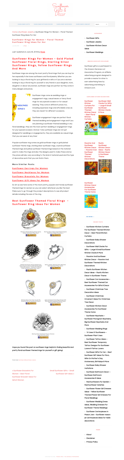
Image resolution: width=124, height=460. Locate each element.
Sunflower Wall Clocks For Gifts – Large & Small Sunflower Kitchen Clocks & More (97, 250)
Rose (42, 52)
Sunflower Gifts (22, 360)
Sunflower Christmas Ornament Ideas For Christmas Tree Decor (97, 299)
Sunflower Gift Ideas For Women (30, 180)
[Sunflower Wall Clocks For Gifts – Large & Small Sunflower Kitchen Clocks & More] (105, 128)
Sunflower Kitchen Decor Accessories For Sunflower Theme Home (90, 187)
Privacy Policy (92, 442)
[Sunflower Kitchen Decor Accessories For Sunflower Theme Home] (91, 207)
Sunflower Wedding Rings (96, 329)
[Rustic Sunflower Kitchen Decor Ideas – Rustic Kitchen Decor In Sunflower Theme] (105, 172)
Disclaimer (90, 438)
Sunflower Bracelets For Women (30, 176)
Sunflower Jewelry (26, 32)
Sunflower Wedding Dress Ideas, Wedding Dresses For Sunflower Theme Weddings (96, 405)
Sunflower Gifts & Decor (62, 10)
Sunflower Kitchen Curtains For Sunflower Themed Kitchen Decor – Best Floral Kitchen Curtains (90, 110)
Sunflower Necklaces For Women (30, 172)
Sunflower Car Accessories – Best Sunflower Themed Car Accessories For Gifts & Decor (97, 282)
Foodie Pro (59, 456)
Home (14, 32)
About (89, 434)
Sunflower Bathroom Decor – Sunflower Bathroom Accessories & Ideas (97, 375)
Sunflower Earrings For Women (30, 168)
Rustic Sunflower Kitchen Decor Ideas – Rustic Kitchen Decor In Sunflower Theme (104, 149)
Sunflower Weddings (94, 52)
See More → (90, 216)
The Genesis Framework (71, 456)
